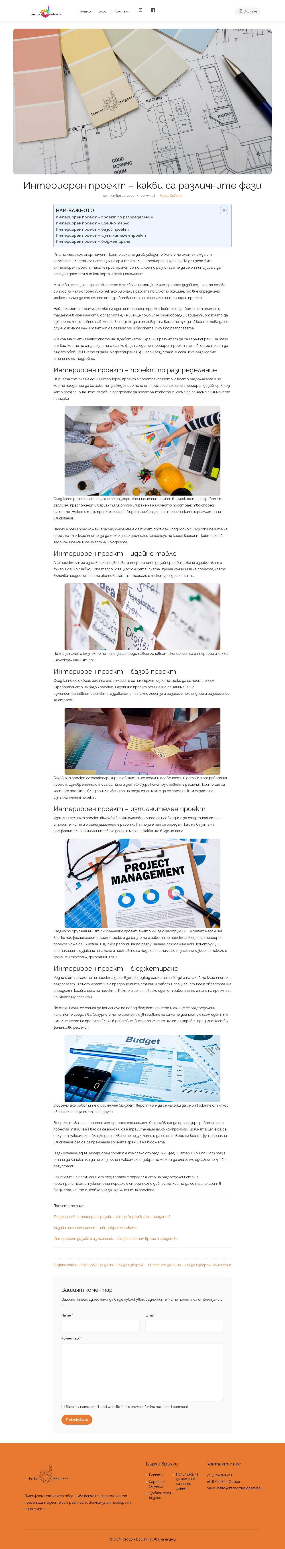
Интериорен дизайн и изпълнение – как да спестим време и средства (115, 1239)
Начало (85, 11)
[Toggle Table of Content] (222, 210)
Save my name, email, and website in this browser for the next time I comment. (127, 1407)
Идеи (164, 195)
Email (151, 1315)
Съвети (176, 195)
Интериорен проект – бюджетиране (93, 241)
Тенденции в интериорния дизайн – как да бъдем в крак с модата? (112, 1217)
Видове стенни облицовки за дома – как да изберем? (98, 1265)
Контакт (122, 11)
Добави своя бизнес (160, 1495)
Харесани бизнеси (157, 1484)
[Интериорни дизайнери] (45, 11)
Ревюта (156, 1475)
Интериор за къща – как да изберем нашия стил (190, 1265)
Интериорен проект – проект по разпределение (104, 217)
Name (67, 1315)
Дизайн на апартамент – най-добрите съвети (95, 1228)
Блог (103, 11)
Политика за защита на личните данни (187, 1481)
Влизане (250, 11)
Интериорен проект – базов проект (92, 229)
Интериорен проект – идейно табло (92, 223)
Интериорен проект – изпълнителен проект (101, 235)
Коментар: (71, 1338)
